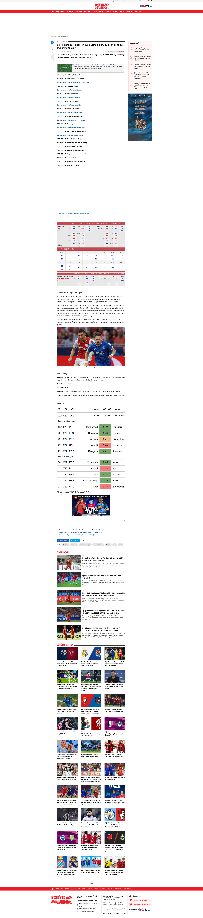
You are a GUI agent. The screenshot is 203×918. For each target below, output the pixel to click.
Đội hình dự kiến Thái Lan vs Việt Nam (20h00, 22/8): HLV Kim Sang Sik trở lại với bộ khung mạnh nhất (91, 779)
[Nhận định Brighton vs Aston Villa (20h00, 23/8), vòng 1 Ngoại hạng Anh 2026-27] (67, 837)
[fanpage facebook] (141, 6)
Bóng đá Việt (87, 11)
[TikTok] (151, 0)
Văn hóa (108, 11)
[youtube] (144, 6)
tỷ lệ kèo (65, 545)
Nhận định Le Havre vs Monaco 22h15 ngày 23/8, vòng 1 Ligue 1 (66, 824)
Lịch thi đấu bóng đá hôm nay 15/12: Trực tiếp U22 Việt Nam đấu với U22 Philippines (141, 75)
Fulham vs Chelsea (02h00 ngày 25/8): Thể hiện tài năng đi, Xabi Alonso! (114, 686)
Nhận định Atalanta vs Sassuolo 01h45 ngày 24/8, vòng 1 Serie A (90, 755)
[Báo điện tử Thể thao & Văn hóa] (101, 6)
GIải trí (122, 11)
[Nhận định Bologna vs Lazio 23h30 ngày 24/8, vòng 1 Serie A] (67, 723)
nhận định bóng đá (85, 545)
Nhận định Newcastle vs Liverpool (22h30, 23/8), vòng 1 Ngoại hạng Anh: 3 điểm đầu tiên (90, 734)
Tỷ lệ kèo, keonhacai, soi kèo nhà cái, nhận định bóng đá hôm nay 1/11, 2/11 (93, 65)
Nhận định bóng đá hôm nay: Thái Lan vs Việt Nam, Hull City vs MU (90, 871)
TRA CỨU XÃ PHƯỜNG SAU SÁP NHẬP (129, 0)
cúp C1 (120, 545)
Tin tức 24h (70, 11)
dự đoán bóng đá (98, 545)
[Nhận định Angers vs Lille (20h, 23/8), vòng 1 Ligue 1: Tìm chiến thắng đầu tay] (91, 814)
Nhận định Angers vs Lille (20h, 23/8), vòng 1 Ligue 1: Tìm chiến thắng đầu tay (90, 825)
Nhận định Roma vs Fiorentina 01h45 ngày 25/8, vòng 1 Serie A (114, 710)
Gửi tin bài (142, 0)
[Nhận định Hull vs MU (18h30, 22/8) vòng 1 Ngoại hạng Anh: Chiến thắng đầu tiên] (91, 837)
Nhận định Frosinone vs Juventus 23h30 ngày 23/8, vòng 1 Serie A (66, 778)
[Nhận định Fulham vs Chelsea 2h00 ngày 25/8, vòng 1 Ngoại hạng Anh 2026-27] (115, 723)
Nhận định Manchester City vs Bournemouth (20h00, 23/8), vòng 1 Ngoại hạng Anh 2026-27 (114, 825)
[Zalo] (151, 6)
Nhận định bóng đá (63, 36)
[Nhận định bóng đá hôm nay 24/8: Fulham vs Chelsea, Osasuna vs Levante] (67, 700)
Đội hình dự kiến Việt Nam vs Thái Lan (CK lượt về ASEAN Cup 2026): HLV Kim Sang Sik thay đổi (101, 629)
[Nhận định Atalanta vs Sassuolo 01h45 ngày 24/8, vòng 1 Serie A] (91, 746)
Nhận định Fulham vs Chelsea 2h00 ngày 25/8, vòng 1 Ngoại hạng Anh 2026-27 (115, 734)
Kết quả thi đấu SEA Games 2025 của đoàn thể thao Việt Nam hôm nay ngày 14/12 (142, 86)
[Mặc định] (52, 57)
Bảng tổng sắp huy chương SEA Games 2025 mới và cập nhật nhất (142, 49)
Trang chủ (53, 36)
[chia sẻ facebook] (52, 46)
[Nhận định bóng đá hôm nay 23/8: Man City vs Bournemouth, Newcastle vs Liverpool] (67, 746)
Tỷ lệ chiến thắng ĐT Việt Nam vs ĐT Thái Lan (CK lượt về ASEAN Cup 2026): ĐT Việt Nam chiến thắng (103, 612)
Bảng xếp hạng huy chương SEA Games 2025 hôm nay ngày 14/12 (142, 58)
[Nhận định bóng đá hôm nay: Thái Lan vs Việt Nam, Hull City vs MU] (91, 862)
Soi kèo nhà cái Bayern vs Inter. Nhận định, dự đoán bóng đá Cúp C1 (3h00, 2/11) (79, 535)
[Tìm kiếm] (52, 6)
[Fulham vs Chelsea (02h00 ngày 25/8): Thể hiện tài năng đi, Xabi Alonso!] (115, 676)
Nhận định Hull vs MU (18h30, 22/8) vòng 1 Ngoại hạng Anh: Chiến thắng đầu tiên (89, 847)
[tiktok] (147, 6)
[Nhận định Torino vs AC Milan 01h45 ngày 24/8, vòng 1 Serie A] (115, 746)
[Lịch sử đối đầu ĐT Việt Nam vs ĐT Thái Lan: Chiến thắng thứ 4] (69, 579)
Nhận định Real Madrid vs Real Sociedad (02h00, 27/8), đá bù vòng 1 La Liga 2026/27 (89, 663)
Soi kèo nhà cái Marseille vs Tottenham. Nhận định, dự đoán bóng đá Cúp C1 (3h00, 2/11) (81, 530)
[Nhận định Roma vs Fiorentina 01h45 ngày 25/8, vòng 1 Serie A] (115, 700)
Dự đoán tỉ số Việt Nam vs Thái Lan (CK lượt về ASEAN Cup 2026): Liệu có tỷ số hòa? (103, 559)
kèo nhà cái (74, 545)
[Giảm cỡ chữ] (52, 60)
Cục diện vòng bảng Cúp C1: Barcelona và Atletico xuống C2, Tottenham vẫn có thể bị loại (81, 216)
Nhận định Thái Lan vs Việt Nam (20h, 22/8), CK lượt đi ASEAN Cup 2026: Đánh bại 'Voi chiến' (115, 802)
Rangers (108, 545)
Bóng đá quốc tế (98, 11)
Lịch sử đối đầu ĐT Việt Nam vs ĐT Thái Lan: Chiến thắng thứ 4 (101, 577)
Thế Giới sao (129, 11)
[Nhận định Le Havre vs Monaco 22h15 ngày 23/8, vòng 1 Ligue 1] (67, 814)
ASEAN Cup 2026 (60, 11)
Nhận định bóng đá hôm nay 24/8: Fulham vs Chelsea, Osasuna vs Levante (67, 711)
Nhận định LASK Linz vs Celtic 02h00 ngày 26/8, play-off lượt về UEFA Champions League (67, 686)
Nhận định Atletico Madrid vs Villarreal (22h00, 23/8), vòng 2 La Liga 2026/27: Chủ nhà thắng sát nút (114, 848)
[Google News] (115, 52)
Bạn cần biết (139, 11)
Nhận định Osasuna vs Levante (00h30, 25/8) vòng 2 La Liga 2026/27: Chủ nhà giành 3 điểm (90, 711)
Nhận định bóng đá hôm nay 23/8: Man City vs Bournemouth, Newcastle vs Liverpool (67, 756)
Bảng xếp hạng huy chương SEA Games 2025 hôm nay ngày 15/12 (142, 66)
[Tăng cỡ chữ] (52, 54)
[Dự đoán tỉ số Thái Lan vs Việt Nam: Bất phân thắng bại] (115, 769)
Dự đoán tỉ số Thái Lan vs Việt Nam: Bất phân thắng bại (115, 778)
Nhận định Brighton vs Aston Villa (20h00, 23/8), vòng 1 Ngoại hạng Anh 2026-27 (66, 847)
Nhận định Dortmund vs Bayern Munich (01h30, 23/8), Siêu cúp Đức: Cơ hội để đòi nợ (114, 872)
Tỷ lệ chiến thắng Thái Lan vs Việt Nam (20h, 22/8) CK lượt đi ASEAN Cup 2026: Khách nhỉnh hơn (91, 802)
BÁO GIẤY (116, 0)
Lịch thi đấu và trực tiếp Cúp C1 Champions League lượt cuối (74, 213)
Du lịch (115, 11)
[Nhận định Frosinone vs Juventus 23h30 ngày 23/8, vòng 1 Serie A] (67, 769)
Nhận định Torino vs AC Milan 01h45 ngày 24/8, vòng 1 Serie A (114, 755)
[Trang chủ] (53, 11)
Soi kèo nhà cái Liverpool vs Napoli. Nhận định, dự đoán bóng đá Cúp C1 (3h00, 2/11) (80, 532)
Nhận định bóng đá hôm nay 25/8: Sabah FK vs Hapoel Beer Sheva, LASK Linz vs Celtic (114, 663)
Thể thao (79, 11)
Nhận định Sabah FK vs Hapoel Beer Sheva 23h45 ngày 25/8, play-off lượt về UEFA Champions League (91, 687)
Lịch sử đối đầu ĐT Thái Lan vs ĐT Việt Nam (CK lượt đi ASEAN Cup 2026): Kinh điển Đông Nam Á (67, 802)
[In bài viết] (52, 50)
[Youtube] (148, 0)
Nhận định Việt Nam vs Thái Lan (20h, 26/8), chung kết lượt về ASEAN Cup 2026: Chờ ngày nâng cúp (103, 594)
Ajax (114, 545)
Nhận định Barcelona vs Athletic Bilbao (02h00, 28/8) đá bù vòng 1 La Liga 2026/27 (67, 663)
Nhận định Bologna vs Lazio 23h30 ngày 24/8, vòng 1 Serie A (67, 733)
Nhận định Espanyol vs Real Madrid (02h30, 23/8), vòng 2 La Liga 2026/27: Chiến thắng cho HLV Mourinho (67, 873)
